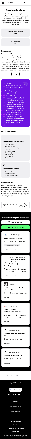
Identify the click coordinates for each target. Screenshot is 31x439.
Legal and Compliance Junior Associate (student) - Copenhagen (14, 264)
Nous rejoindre (15, 411)
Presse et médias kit (15, 406)
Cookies (15, 425)
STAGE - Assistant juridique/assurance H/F (12, 311)
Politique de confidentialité (15, 428)
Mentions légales (15, 421)
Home (8, 375)
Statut (15, 418)
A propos (15, 401)
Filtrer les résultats (16, 222)
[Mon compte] (24, 2)
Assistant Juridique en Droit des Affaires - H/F (15, 289)
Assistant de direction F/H (13, 355)
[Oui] (21, 205)
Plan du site (15, 431)
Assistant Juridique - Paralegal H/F (14, 335)
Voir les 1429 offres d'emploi (15, 227)
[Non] (26, 205)
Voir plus (15, 74)
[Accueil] (7, 3)
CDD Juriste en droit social (13, 238)
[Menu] (28, 2)
